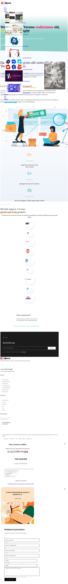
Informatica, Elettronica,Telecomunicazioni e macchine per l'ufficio (21, 483)
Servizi (5, 11)
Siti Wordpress (5, 383)
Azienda (5, 542)
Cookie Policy (12, 438)
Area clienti (4, 404)
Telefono (5, 552)
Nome (5, 537)
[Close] (64, 443)
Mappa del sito (29, 438)
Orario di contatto (7, 562)
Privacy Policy (5, 438)
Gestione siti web (5, 389)
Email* (5, 547)
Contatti (6, 99)
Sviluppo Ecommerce (6, 381)
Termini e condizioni (21, 438)
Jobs (5, 97)
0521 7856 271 (5, 423)
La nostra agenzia (5, 400)
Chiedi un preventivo (10, 102)
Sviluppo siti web (5, 379)
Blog (5, 96)
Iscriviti (52, 348)
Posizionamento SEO (6, 385)
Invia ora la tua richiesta (10, 579)
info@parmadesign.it (6, 422)
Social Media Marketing (6, 387)
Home (5, 8)
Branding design (5, 391)
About (5, 9)
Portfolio (6, 94)
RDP (16, 438)
